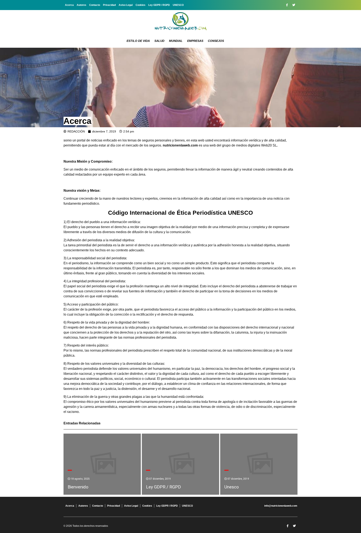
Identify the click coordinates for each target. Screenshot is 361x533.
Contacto (94, 5)
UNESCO (178, 5)
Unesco (231, 486)
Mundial (176, 40)
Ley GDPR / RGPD (159, 5)
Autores (81, 5)
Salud (159, 40)
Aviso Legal (126, 5)
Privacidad (109, 5)
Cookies (140, 5)
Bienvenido (78, 486)
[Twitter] (294, 5)
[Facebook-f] (287, 5)
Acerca (69, 5)
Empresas (195, 40)
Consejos (216, 40)
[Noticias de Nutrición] (180, 22)
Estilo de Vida (138, 40)
